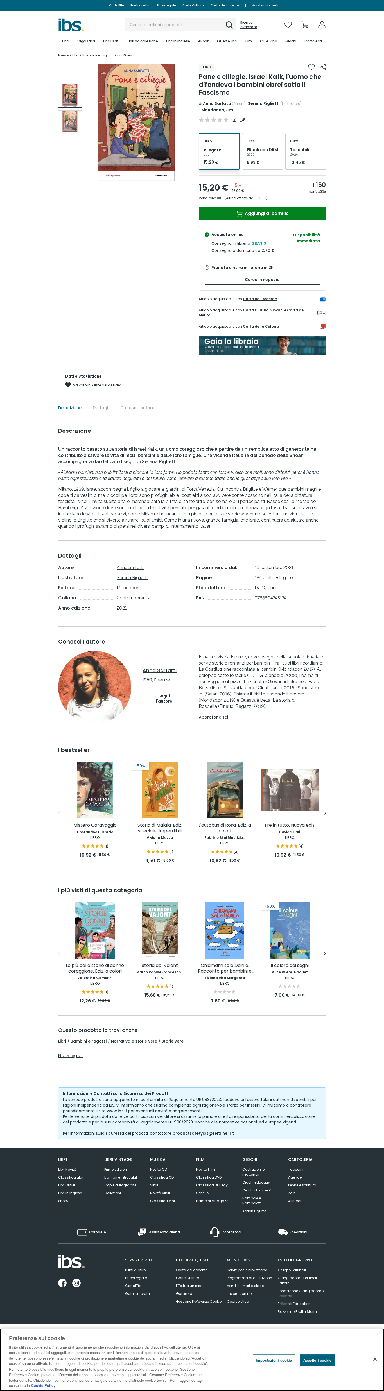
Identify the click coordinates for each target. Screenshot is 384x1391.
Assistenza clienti (265, 5)
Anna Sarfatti (217, 103)
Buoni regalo (166, 5)
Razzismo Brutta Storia (297, 1311)
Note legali (70, 1056)
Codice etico (238, 1301)
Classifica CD (162, 1177)
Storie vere (173, 1041)
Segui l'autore (164, 698)
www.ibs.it (117, 1111)
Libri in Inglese (70, 1193)
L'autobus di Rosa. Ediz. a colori (224, 828)
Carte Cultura (193, 5)
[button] (229, 25)
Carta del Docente (260, 298)
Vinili (154, 1185)
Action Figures (254, 1211)
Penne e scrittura (302, 1185)
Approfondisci (213, 717)
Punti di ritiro (140, 5)
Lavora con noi (239, 1293)
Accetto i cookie (317, 1360)
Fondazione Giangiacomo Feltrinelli (301, 1293)
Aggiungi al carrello (266, 213)
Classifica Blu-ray (212, 1185)
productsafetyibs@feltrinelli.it (203, 1133)
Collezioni (112, 1193)
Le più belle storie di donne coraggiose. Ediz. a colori (95, 968)
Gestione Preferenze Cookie (199, 1301)
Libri (62, 1041)
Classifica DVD (209, 1177)
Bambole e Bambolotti (251, 1201)
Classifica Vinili (163, 1201)
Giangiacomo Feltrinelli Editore (298, 1280)
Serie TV (202, 1193)
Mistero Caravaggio (95, 825)
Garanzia (184, 1293)
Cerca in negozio (262, 279)
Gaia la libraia (137, 1293)
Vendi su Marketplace (245, 1285)
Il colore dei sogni (290, 966)
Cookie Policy (43, 1385)
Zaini (292, 1193)
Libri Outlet (66, 1185)
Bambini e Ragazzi (212, 1201)
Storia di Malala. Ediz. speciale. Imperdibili (159, 828)
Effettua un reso (189, 1285)
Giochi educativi (256, 1182)
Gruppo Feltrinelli (292, 1270)
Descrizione (70, 408)
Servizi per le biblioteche (247, 1270)
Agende (295, 1177)
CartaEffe (116, 5)
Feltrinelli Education (294, 1303)
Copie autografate (120, 1185)
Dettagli (101, 408)
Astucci (294, 1201)
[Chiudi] (375, 1359)
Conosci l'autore (137, 408)
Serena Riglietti (264, 103)
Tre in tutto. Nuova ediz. (289, 825)
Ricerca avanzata (248, 24)
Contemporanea (134, 598)
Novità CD (158, 1169)
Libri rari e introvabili (121, 1177)
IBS (219, 198)
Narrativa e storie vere (134, 1041)
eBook (63, 1201)
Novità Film (205, 1169)
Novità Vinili (160, 1193)
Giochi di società (257, 1190)
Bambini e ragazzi (89, 1041)
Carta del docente (225, 5)
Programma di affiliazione (249, 1278)
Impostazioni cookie (274, 1360)
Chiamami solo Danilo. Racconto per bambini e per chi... (225, 968)
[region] (192, 1360)
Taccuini (295, 1169)
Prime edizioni (116, 1169)
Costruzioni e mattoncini (253, 1172)
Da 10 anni (265, 587)
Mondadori (212, 110)
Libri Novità (67, 1169)
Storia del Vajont (160, 966)
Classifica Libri (70, 1177)
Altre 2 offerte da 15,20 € (246, 198)
